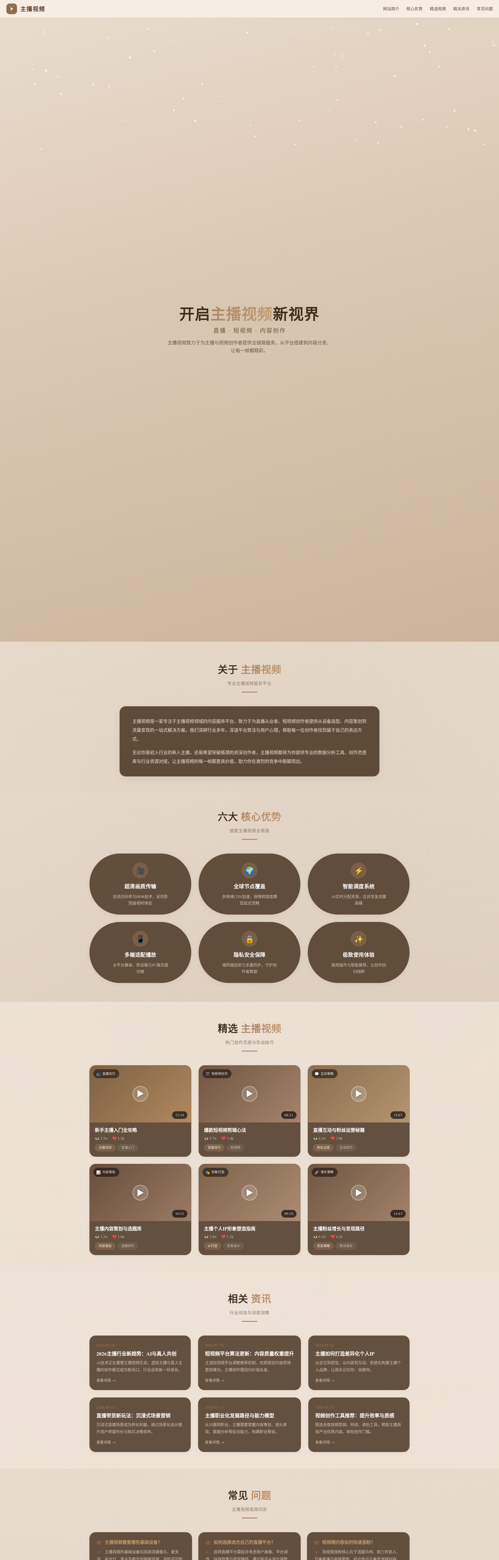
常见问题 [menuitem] (485, 8)
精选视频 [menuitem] (438, 8)
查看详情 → (106, 1380)
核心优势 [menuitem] (414, 8)
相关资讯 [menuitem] (461, 8)
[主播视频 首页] (11, 8)
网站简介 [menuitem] (391, 8)
